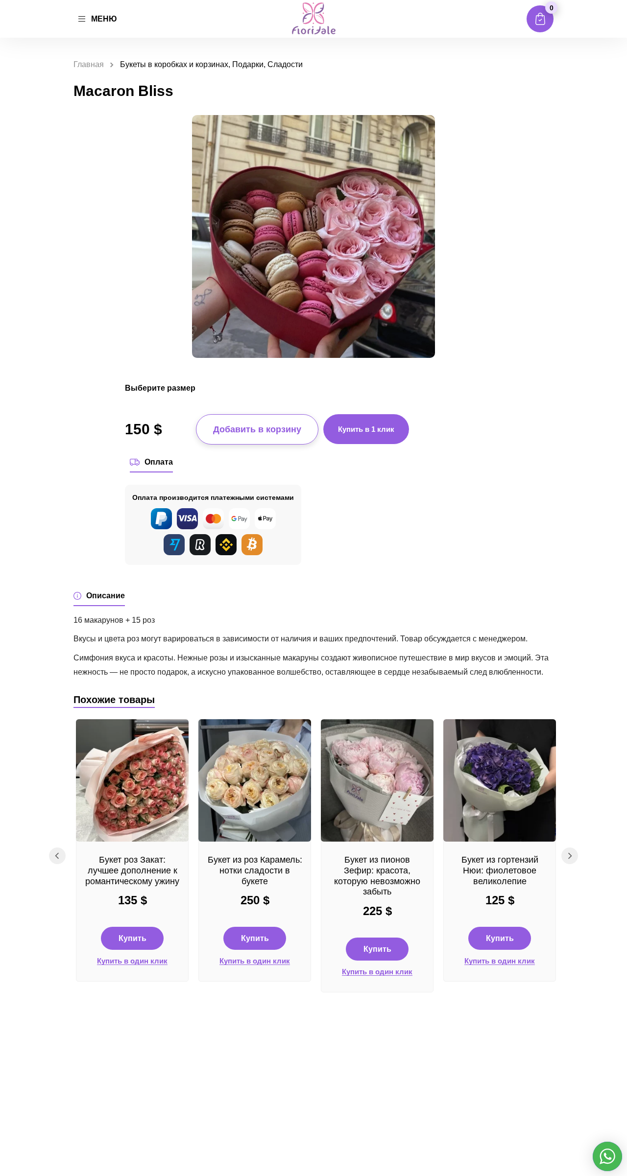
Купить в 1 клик (366, 429)
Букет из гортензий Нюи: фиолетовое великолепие (499, 870)
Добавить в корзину (257, 429)
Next (569, 855)
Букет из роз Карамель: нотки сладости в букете (255, 870)
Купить (132, 938)
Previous (57, 855)
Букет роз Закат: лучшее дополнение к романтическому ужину (132, 870)
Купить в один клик (132, 961)
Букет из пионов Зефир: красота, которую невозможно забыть (377, 875)
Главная (88, 64)
